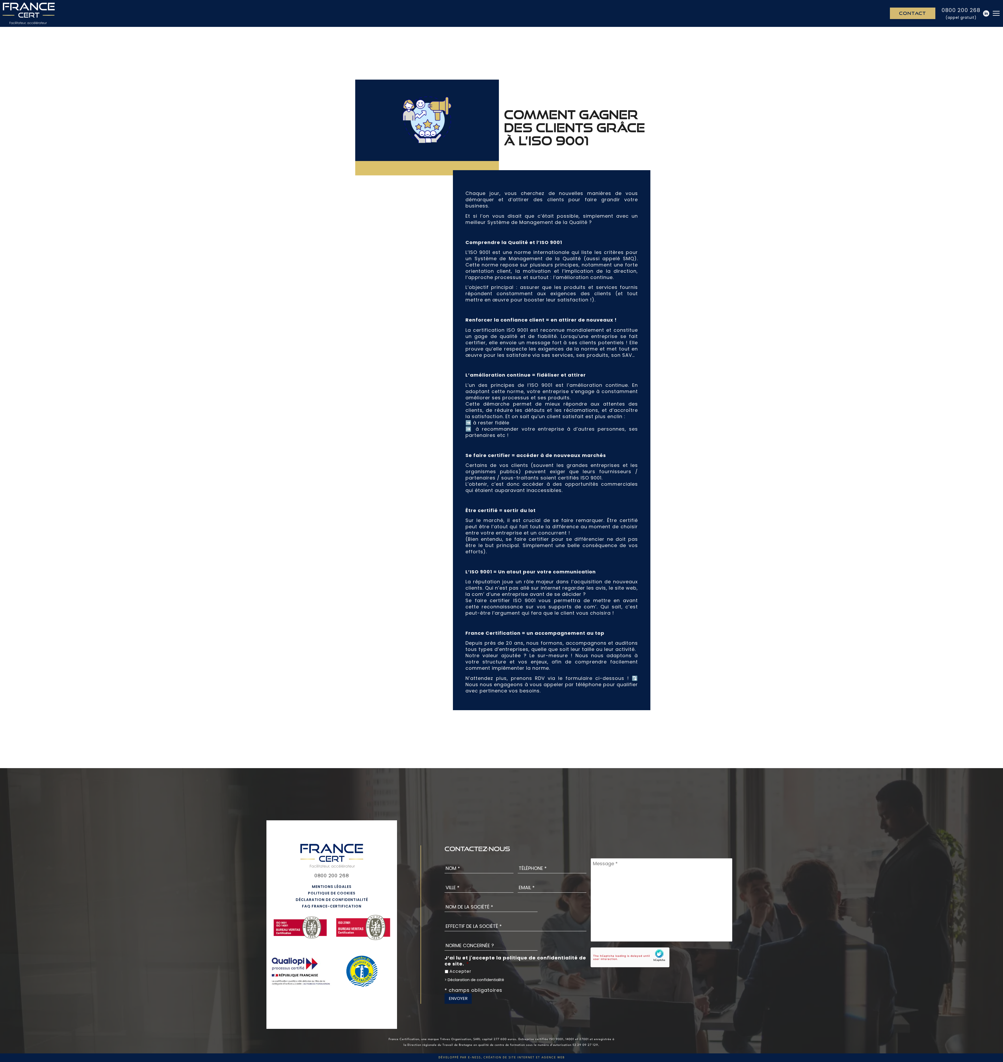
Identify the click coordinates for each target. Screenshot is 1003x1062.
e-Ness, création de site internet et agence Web (516, 1057)
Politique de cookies (331, 893)
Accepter (460, 971)
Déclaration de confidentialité (332, 899)
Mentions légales (332, 886)
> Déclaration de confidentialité (474, 979)
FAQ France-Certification (331, 906)
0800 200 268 (961, 10)
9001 (522, 330)
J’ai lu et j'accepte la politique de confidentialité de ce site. (515, 961)
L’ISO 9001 (477, 252)
